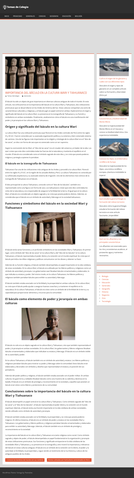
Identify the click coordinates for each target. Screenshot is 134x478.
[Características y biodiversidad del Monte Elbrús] (114, 107)
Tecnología (106, 301)
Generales (30, 16)
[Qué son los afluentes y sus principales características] (114, 228)
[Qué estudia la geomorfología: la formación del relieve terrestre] (114, 188)
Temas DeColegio (13, 96)
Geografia (54, 16)
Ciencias (42, 16)
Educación (66, 16)
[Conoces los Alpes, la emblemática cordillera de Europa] (114, 148)
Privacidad (17, 16)
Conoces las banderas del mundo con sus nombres (25, 460)
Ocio (104, 298)
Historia (105, 292)
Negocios (105, 295)
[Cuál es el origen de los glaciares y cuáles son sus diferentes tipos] (114, 67)
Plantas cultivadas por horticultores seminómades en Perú (68, 460)
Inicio (7, 16)
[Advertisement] (67, 35)
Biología (78, 16)
